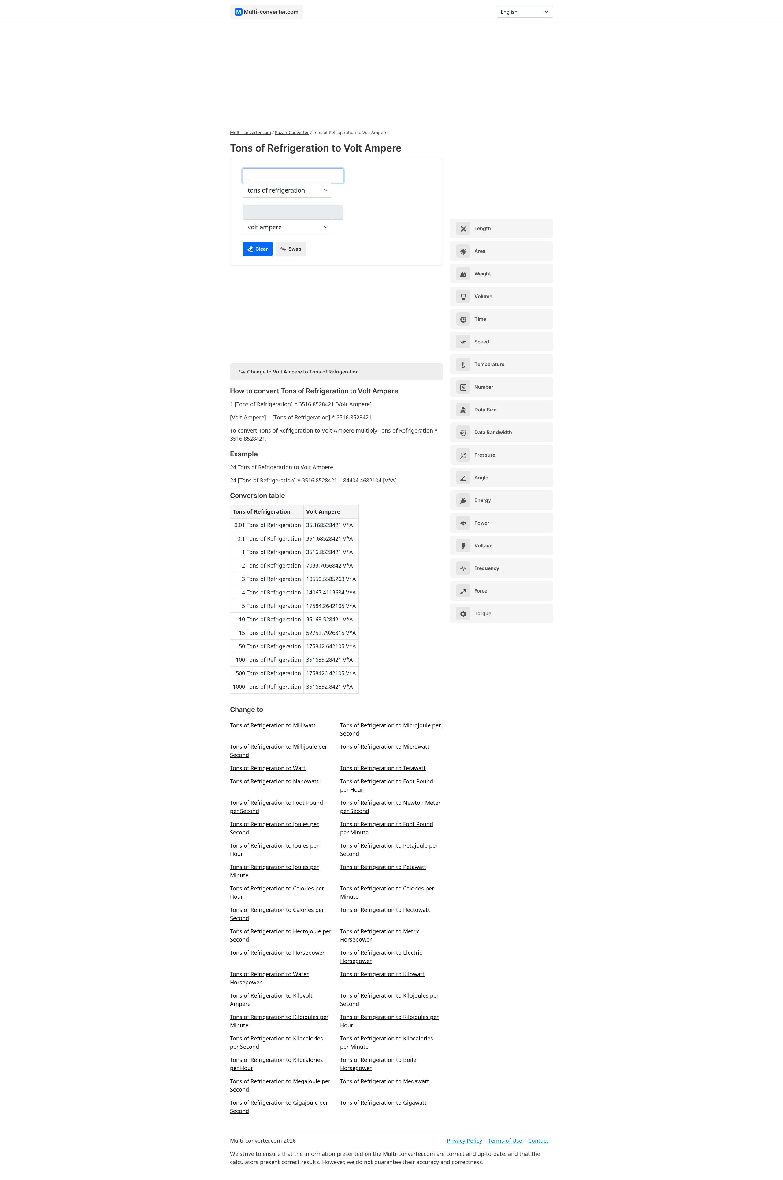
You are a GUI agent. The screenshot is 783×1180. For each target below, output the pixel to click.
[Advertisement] (391, 76)
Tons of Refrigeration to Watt (268, 768)
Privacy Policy (464, 1140)
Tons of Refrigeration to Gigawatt (383, 1102)
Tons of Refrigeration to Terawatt (383, 768)
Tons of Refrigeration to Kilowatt (382, 974)
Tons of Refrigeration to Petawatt (383, 867)
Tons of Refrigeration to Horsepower (277, 952)
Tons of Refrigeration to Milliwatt (273, 725)
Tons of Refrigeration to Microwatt (384, 746)
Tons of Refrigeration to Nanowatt (274, 781)
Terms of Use (505, 1140)
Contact (538, 1140)
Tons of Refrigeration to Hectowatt (385, 909)
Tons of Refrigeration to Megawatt (384, 1081)
